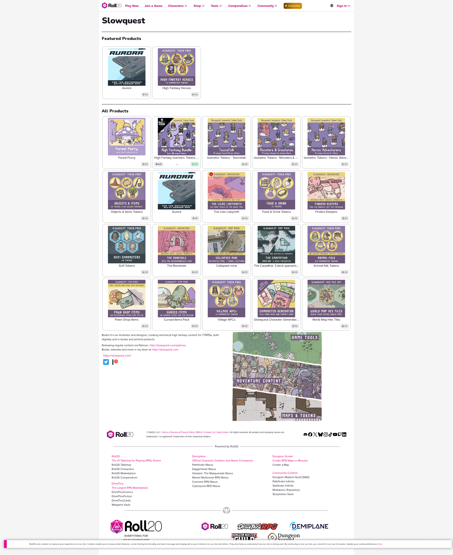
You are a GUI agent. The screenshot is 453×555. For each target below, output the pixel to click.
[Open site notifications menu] (331, 5)
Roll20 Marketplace (124, 473)
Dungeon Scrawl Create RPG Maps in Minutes (290, 458)
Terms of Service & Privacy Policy (178, 432)
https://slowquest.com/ (117, 356)
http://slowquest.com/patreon (168, 345)
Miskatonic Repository (286, 490)
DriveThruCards (121, 500)
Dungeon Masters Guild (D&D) (291, 477)
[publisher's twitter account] (106, 362)
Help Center (222, 432)
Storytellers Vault (283, 494)
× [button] (428, 544)
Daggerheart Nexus (204, 469)
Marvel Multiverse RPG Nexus (210, 477)
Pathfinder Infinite (283, 481)
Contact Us (209, 432)
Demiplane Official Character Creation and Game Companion (222, 458)
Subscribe (294, 6)
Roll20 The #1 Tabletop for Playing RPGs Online (136, 458)
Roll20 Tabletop (121, 465)
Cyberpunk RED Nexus (206, 486)
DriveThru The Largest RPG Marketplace (130, 485)
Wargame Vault (121, 505)
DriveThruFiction (122, 496)
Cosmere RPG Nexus (205, 482)
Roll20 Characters (123, 469)
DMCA (199, 432)
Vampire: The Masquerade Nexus (212, 473)
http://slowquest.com (165, 349)
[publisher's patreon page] (115, 362)
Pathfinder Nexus (202, 465)
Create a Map (281, 465)
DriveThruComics (122, 492)
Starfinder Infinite (283, 486)
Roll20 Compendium (124, 477)
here (380, 544)
